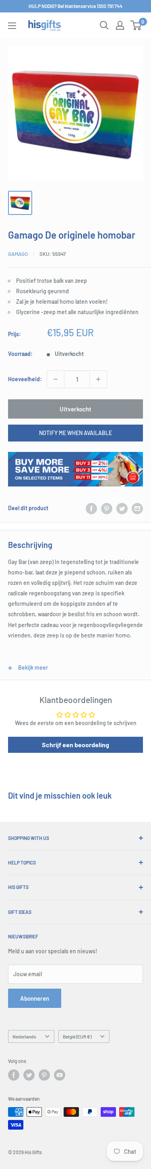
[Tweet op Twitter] (122, 508)
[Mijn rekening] (120, 25)
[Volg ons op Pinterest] (44, 1075)
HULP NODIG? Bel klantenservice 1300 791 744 (75, 6)
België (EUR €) (77, 1036)
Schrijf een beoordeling (75, 744)
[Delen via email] (137, 508)
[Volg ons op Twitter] (29, 1075)
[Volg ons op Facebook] (13, 1075)
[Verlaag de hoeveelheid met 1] (55, 379)
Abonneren (34, 998)
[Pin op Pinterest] (106, 508)
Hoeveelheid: (25, 379)
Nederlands (24, 1036)
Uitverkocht (75, 409)
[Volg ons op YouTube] (59, 1075)
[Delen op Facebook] (91, 508)
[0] (136, 25)
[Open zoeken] (104, 25)
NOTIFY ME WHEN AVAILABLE (75, 432)
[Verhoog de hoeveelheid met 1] (98, 379)
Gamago (18, 254)
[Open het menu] (12, 25)
